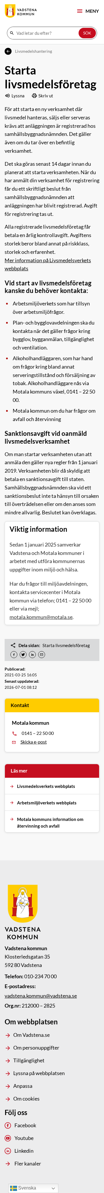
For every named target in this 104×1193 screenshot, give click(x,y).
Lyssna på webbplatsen (39, 1073)
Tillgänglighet (28, 1060)
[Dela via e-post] (41, 654)
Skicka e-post (34, 741)
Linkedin (24, 1151)
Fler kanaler (27, 1163)
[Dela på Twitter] (23, 654)
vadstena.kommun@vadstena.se (41, 995)
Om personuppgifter (36, 1047)
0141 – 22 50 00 (38, 733)
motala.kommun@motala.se (41, 617)
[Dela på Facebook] (13, 654)
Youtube (24, 1138)
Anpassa (22, 1086)
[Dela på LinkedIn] (32, 654)
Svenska (26, 1187)
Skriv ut (45, 95)
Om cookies (26, 1098)
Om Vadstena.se (31, 1035)
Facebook (25, 1125)
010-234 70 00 (40, 976)
